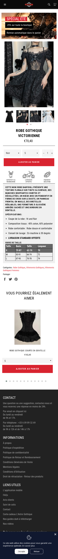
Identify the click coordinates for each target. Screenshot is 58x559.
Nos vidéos (8, 523)
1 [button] (27, 124)
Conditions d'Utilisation (14, 471)
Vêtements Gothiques (35, 267)
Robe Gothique (19, 267)
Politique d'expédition (13, 447)
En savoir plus (28, 545)
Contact (6, 509)
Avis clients (8, 499)
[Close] (55, 534)
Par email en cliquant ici (14, 411)
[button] (6, 381)
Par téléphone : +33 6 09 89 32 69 (19, 422)
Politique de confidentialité (16, 452)
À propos (7, 443)
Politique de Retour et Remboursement (21, 457)
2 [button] (30, 124)
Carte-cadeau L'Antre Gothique (17, 514)
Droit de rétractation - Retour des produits (23, 476)
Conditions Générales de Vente (18, 462)
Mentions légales (11, 467)
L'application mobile (12, 490)
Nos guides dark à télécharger (17, 519)
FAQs (5, 495)
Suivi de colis (9, 504)
